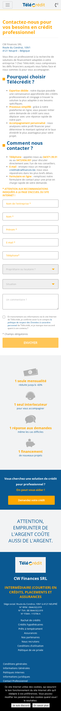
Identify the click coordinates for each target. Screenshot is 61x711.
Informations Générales (16, 668)
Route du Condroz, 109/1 (16, 47)
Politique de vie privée (30, 650)
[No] (56, 697)
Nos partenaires (30, 637)
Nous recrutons (30, 641)
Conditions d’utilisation (30, 645)
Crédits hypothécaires (30, 624)
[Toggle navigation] (8, 5)
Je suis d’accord (21, 705)
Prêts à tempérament (30, 628)
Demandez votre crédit (31, 500)
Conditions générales (15, 663)
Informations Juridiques (16, 676)
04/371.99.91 (50, 157)
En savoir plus (41, 705)
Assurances (30, 633)
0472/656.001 (24, 160)
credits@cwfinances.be (22, 169)
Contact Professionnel (15, 681)
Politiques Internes (13, 672)
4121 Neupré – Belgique (16, 50)
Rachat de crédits (30, 620)
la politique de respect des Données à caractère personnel (30, 322)
